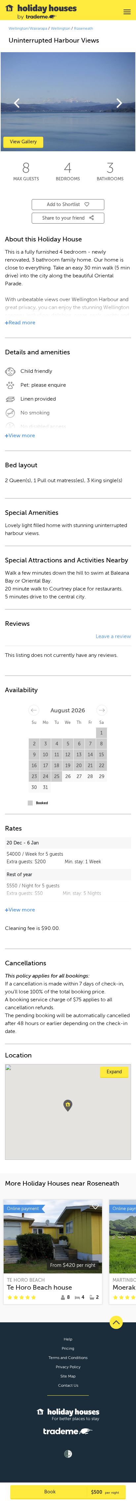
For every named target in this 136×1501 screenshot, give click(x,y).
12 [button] (67, 754)
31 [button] (45, 787)
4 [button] (56, 743)
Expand (114, 1071)
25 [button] (56, 776)
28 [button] (90, 776)
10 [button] (45, 754)
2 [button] (34, 743)
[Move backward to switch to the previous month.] (33, 710)
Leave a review (113, 636)
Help (68, 1339)
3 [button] (45, 743)
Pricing (68, 1348)
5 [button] (68, 743)
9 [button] (34, 754)
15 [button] (101, 754)
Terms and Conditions (68, 1357)
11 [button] (56, 754)
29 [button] (101, 776)
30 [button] (34, 787)
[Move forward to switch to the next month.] (101, 710)
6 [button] (79, 743)
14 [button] (90, 754)
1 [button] (101, 733)
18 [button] (56, 765)
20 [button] (79, 765)
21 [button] (90, 765)
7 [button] (90, 743)
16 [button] (34, 765)
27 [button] (79, 776)
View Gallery (23, 141)
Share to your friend (64, 218)
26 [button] (68, 776)
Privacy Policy (68, 1367)
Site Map (68, 1376)
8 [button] (101, 743)
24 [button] (45, 776)
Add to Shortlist (63, 204)
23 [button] (34, 776)
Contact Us (68, 1385)
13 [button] (79, 754)
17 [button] (45, 765)
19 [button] (67, 765)
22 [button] (101, 765)
